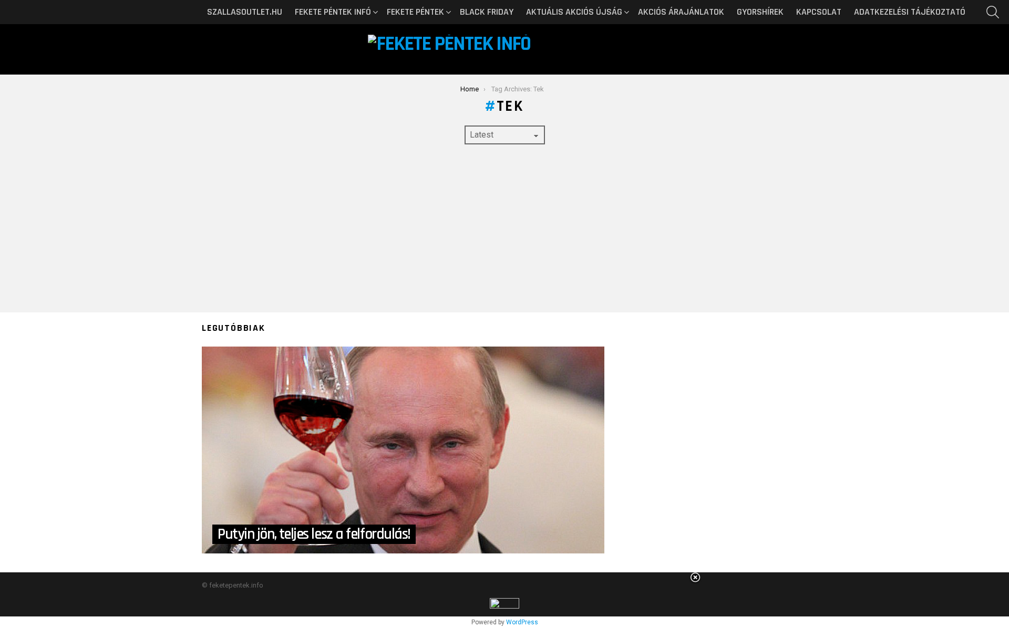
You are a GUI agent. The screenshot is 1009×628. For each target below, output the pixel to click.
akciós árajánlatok (681, 12)
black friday (486, 12)
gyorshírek (760, 12)
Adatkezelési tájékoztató (909, 12)
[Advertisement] (504, 228)
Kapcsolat (818, 12)
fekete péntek (415, 12)
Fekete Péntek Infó (333, 12)
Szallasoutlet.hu (244, 12)
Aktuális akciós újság (574, 12)
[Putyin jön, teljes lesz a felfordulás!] (403, 450)
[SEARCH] (992, 12)
